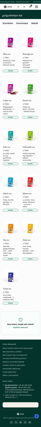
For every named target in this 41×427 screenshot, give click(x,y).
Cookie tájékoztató (9, 372)
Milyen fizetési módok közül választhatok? (18, 348)
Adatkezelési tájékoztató (11, 369)
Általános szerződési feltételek (13, 362)
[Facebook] (11, 422)
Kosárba (10, 71)
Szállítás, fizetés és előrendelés (14, 365)
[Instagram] (20, 422)
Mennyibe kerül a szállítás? (12, 352)
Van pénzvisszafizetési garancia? (14, 358)
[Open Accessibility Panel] (36, 416)
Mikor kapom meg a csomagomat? (15, 355)
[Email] (30, 422)
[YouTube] (25, 422)
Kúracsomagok (22, 23)
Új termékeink (8, 23)
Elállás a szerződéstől (10, 375)
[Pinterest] (16, 422)
